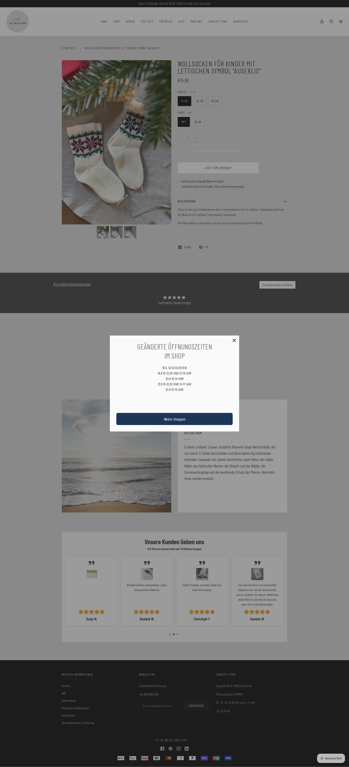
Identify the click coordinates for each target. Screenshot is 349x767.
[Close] (234, 340)
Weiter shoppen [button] (174, 419)
